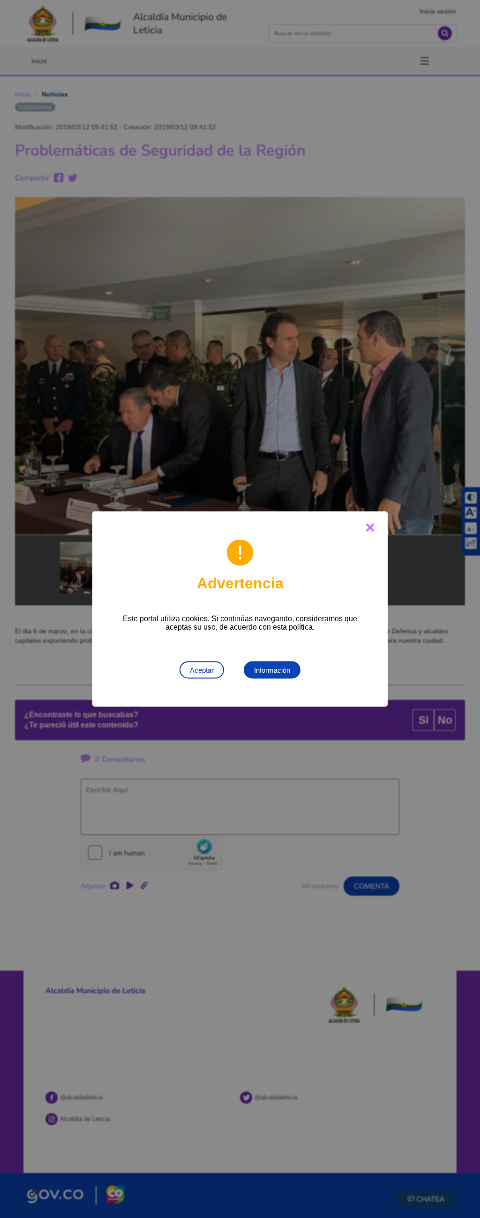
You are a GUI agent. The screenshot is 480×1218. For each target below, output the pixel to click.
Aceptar (202, 670)
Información (272, 670)
